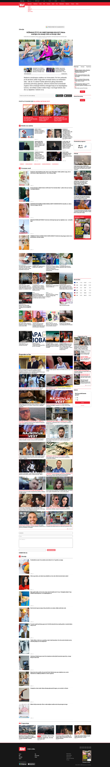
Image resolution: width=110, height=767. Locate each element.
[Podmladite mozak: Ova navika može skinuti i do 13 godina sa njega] (24, 566)
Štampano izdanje (79, 217)
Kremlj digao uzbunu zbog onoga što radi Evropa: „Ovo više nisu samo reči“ (45, 737)
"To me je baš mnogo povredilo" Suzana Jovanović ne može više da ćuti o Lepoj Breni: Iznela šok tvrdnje (82, 211)
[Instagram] (83, 747)
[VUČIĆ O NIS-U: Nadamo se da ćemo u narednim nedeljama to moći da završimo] (26, 133)
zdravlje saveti (37, 164)
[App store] (68, 95)
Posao (67, 759)
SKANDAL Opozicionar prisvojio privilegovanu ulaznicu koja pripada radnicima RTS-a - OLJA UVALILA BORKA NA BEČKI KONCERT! (60, 70)
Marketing (68, 753)
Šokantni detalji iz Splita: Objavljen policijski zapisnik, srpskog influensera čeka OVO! (82, 71)
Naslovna (35, 3)
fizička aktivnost (29, 164)
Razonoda (62, 3)
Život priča (30, 11)
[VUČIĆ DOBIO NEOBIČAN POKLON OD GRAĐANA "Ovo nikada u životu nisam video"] (54, 156)
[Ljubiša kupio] (82, 175)
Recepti (29, 10)
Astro (29, 6)
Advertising (69, 755)
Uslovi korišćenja (70, 758)
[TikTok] (85, 747)
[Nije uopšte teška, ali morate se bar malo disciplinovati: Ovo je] (24, 598)
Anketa (76, 390)
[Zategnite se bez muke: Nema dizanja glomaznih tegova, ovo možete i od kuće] (24, 695)
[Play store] (59, 95)
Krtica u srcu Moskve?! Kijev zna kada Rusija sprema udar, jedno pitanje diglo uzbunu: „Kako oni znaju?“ (82, 80)
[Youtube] (88, 747)
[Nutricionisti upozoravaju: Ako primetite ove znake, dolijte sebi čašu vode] (24, 614)
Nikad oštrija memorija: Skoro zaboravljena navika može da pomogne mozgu (48, 704)
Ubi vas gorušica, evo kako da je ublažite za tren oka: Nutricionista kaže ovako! (49, 576)
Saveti (29, 7)
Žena (36, 757)
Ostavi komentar (51, 550)
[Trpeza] (50, 1)
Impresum (68, 756)
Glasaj (82, 402)
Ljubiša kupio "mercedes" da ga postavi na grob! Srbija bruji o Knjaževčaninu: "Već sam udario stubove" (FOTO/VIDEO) (81, 183)
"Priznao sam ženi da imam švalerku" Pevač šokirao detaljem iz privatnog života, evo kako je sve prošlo (82, 197)
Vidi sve (82, 91)
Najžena (67, 3)
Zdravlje (21, 29)
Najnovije (30, 3)
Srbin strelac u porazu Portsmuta (81, 88)
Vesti (40, 3)
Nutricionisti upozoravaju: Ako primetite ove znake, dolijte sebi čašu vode (48, 608)
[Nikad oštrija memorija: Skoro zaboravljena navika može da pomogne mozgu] (24, 711)
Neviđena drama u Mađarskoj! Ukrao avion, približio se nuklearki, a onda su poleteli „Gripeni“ (27, 737)
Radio (77, 3)
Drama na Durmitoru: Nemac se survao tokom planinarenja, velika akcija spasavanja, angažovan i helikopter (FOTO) (83, 84)
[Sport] (56, 1)
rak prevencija (55, 164)
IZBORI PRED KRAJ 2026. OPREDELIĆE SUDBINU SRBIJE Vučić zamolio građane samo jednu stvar (40, 144)
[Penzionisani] (63, 1)
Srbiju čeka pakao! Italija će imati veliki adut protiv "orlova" (82, 736)
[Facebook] (81, 747)
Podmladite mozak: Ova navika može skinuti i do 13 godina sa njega (46, 560)
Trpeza (72, 3)
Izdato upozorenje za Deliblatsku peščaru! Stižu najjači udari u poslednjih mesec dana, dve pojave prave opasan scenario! (82, 167)
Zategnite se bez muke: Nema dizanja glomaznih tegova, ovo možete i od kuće (49, 688)
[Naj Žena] (44, 1)
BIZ (44, 3)
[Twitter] (90, 747)
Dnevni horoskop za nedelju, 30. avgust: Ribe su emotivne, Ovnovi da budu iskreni (64, 737)
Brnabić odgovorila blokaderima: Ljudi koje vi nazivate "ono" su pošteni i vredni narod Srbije (82, 75)
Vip (57, 3)
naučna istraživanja (46, 164)
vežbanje (22, 164)
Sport (53, 3)
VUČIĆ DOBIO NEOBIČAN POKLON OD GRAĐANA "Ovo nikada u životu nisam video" (67, 155)
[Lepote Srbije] (37, 1)
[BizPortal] (29, 1)
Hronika (48, 3)
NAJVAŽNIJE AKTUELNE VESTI (42, 101)
